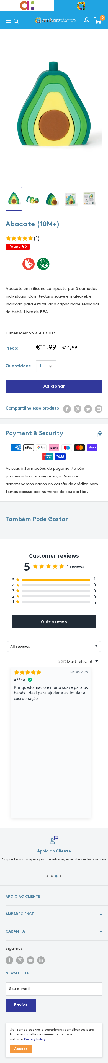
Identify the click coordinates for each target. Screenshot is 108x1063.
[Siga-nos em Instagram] (20, 960)
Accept (21, 1049)
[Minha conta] (86, 20)
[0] (97, 20)
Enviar (20, 1005)
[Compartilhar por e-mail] (98, 409)
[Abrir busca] (16, 21)
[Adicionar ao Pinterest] (77, 409)
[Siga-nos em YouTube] (30, 960)
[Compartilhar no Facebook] (67, 409)
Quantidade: (19, 366)
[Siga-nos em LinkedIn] (41, 960)
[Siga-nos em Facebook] (9, 960)
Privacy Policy (34, 1039)
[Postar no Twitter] (88, 409)
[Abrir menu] (8, 20)
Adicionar (54, 387)
